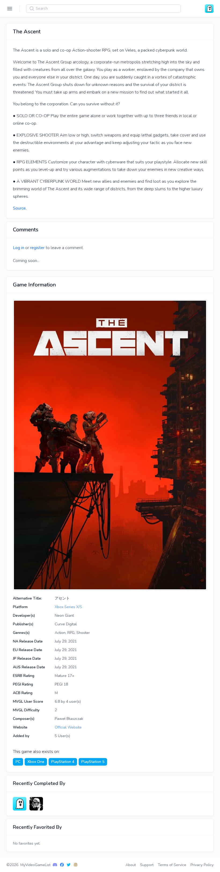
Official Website (68, 727)
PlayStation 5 (92, 761)
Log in (18, 248)
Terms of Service (172, 864)
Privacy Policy (202, 864)
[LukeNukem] (36, 803)
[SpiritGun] (19, 803)
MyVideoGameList (35, 864)
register (37, 248)
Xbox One (35, 761)
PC (18, 761)
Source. (20, 208)
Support (146, 864)
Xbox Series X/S (68, 606)
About (131, 864)
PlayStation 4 (62, 761)
